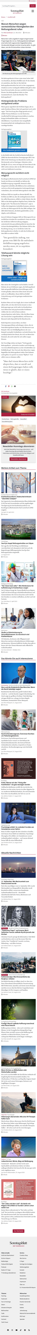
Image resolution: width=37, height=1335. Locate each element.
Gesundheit (23, 419)
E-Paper (22, 1261)
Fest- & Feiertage (6, 1302)
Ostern (3, 1305)
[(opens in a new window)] (8, 1330)
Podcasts (3, 1267)
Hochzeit (3, 1319)
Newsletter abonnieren (18, 459)
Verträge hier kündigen (26, 1264)
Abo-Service (23, 1258)
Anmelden (33, 1)
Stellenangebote (24, 1267)
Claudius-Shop (24, 1255)
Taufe (2, 1313)
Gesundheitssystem (7, 422)
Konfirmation (5, 1316)
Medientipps (4, 1261)
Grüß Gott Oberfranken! (7, 1255)
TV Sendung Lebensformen (8, 1273)
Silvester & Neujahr (6, 1308)
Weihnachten (5, 1310)
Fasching (3, 1296)
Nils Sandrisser (8, 33)
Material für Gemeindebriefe (27, 1313)
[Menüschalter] (33, 11)
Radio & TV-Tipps (5, 1270)
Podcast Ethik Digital (7, 1264)
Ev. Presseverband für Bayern (28, 1287)
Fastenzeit (4, 1299)
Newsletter (23, 1276)
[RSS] (29, 1330)
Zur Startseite (18, 1231)
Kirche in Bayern (5, 1258)
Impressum (23, 1282)
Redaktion (22, 1273)
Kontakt (22, 1270)
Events (21, 1305)
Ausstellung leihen (25, 1296)
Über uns (22, 1284)
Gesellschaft (11, 17)
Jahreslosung (23, 1310)
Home (3, 17)
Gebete (22, 1308)
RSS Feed (22, 1316)
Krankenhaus (5, 419)
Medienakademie (24, 1299)
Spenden (22, 1319)
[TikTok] (20, 1330)
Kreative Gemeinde (25, 1302)
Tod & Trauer (4, 1322)
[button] (4, 35)
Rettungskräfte (15, 419)
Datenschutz (23, 1279)
